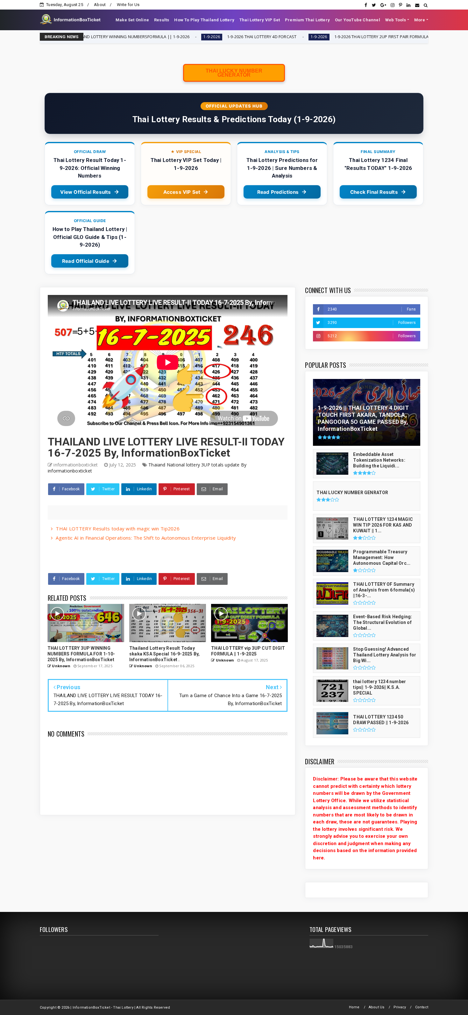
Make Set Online (132, 20)
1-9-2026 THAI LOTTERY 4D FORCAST (212, 36)
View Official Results (85, 192)
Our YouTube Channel (357, 20)
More (419, 20)
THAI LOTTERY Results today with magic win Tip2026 (118, 528)
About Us (377, 1007)
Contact (421, 1007)
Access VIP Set (182, 192)
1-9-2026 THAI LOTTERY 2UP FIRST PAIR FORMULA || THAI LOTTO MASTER (354, 36)
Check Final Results (374, 192)
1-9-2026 (161, 36)
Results (161, 20)
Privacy (400, 1007)
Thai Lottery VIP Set (259, 20)
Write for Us (128, 4)
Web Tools (395, 20)
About (100, 4)
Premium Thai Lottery (307, 20)
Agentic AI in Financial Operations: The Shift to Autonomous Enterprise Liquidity (146, 538)
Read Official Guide (85, 261)
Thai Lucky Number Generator (234, 73)
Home (354, 1007)
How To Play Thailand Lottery (204, 20)
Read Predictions (278, 192)
